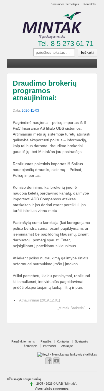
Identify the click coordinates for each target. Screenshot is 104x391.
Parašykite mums (23, 341)
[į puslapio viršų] (32, 383)
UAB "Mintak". (66, 383)
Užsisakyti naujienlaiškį (24, 379)
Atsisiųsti (67, 345)
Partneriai (49, 345)
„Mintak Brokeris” (71, 308)
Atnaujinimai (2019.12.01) (39, 300)
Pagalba (45, 341)
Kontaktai (63, 341)
